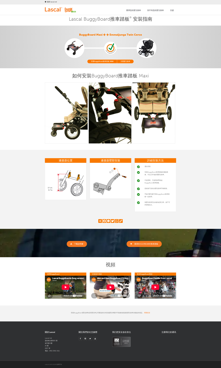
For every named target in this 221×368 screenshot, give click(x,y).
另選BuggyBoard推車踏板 (102, 61)
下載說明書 (78, 244)
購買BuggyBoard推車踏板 (146, 244)
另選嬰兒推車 (125, 61)
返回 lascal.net (52, 2)
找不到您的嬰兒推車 (155, 10)
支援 (172, 10)
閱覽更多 (147, 313)
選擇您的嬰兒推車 (133, 10)
